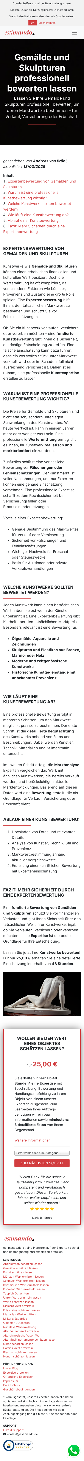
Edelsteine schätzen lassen (21, 1310)
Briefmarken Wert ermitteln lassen (26, 1285)
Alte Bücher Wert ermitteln (21, 1331)
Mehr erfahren (47, 22)
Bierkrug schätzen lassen (20, 1352)
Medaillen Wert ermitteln (19, 1314)
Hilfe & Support (13, 1430)
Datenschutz (11, 1385)
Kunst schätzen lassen (18, 1272)
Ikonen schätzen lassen (19, 1356)
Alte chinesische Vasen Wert (22, 1335)
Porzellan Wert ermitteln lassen (24, 1289)
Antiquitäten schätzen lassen (22, 1264)
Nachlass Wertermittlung (19, 1327)
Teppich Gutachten (16, 1293)
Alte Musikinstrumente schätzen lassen (29, 1339)
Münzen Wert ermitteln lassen (23, 1276)
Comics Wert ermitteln (18, 1348)
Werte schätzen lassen (18, 1302)
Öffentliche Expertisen (18, 1376)
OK (32, 22)
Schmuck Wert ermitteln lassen (24, 1280)
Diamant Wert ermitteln (18, 1306)
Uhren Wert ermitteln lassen (22, 1297)
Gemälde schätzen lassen (20, 1268)
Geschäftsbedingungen (19, 1389)
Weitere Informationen (32, 1140)
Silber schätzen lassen (18, 1344)
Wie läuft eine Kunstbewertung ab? (38, 215)
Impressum (10, 1381)
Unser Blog (10, 1368)
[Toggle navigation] (75, 32)
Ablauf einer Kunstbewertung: (34, 220)
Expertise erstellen (16, 1372)
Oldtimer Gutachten (16, 1322)
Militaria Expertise (15, 1318)
